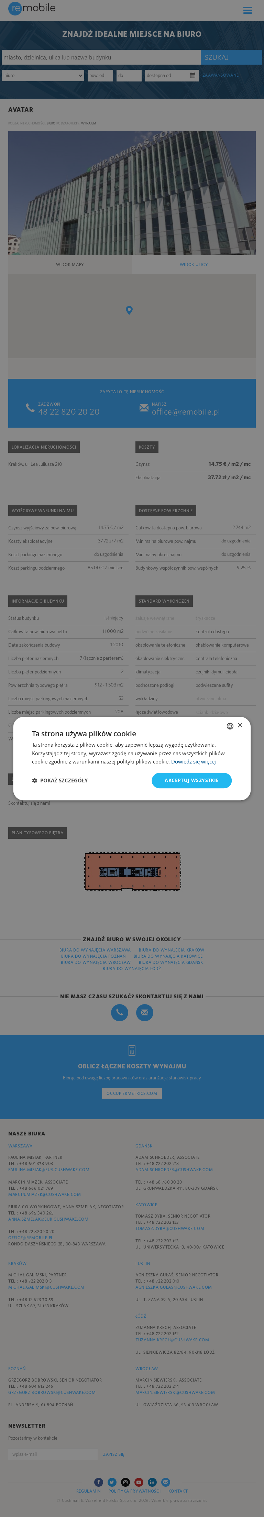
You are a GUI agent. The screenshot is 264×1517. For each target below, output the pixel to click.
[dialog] (132, 758)
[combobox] (230, 726)
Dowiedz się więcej (193, 761)
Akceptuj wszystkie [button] (192, 780)
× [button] (239, 725)
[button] (60, 780)
